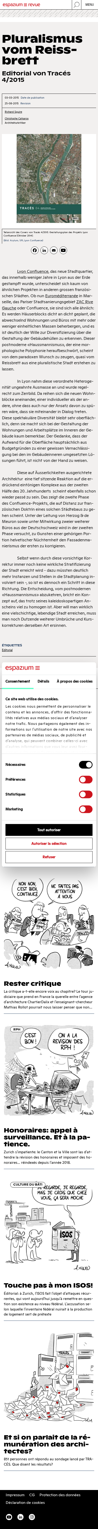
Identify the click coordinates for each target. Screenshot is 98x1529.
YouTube (9, 1517)
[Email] (54, 250)
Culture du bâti (27, 1184)
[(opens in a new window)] (63, 250)
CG (32, 1495)
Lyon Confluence (32, 271)
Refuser (49, 857)
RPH (16, 1029)
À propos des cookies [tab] (75, 681)
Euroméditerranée (61, 296)
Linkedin (20, 1517)
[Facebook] (34, 250)
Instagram (32, 1517)
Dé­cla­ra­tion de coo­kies (25, 1502)
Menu (89, 5)
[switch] (86, 779)
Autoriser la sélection (49, 843)
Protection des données (59, 1495)
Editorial (7, 650)
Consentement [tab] (17, 681)
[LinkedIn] (44, 250)
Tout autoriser (49, 829)
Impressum (15, 1495)
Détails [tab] (43, 681)
